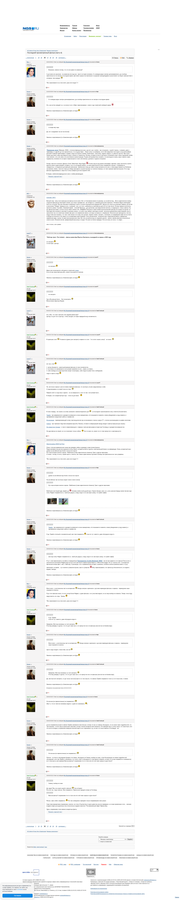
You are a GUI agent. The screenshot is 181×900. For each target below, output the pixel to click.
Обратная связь (118, 864)
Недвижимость (65, 25)
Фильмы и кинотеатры (52, 50)
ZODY (98, 28)
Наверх (177, 897)
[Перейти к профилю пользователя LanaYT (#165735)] (31, 248)
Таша (45, 847)
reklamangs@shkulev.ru (150, 880)
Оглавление (67, 36)
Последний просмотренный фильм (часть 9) (75, 146)
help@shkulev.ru (35, 897)
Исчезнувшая (50, 420)
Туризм (74, 25)
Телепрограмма (88, 28)
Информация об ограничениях (98, 888)
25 (41, 57)
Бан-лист (96, 864)
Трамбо (48, 415)
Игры (98, 25)
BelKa (34, 847)
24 (38, 57)
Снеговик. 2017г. (51, 197)
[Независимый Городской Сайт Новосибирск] (31, 29)
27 (47, 57)
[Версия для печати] (46, 87)
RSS (123, 58)
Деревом (131, 58)
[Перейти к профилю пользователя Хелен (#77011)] (31, 106)
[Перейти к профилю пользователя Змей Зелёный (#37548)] (31, 301)
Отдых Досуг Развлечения (39, 50)
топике (77, 270)
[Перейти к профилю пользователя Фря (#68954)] (31, 77)
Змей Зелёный (40, 847)
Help (110, 864)
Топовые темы (108, 36)
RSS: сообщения (75, 864)
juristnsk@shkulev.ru (65, 895)
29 (53, 57)
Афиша (74, 28)
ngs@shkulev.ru (43, 893)
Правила (103, 864)
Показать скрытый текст (55, 176)
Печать (116, 58)
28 (50, 57)
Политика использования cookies (99, 892)
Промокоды (87, 30)
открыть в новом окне (106, 841)
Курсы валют (76, 30)
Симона (48, 423)
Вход (115, 36)
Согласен (17, 896)
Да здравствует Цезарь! (53, 427)
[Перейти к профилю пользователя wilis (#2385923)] (31, 208)
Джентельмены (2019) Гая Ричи (55, 444)
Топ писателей (87, 864)
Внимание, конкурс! (95, 36)
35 (56, 57)
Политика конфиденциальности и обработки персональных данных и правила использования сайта (117, 893)
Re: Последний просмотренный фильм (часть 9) (76, 62)
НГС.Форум (30, 50)
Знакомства (64, 28)
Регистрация (82, 36)
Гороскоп (86, 25)
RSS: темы (63, 864)
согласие (20, 889)
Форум (62, 30)
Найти (75, 36)
